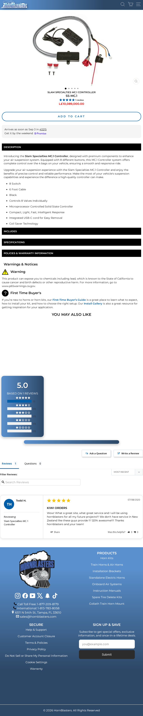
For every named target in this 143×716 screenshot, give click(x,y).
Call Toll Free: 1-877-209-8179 (38, 604)
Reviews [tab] (7, 463)
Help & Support (36, 629)
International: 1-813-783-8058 (38, 608)
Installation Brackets (107, 571)
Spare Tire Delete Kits (107, 597)
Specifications (14, 242)
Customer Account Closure (36, 636)
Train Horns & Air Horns (107, 564)
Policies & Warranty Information (28, 253)
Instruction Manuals (107, 590)
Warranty (36, 668)
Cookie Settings (36, 662)
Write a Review (130, 453)
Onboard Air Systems (107, 584)
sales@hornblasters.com (38, 616)
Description (12, 147)
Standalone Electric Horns (107, 577)
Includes (10, 231)
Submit (107, 654)
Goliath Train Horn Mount (106, 603)
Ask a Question (98, 453)
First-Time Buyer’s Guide (69, 299)
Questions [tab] (30, 463)
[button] (130, 532)
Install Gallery (93, 303)
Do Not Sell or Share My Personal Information (36, 655)
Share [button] (56, 532)
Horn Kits (106, 558)
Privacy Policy (36, 649)
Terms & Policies (36, 642)
